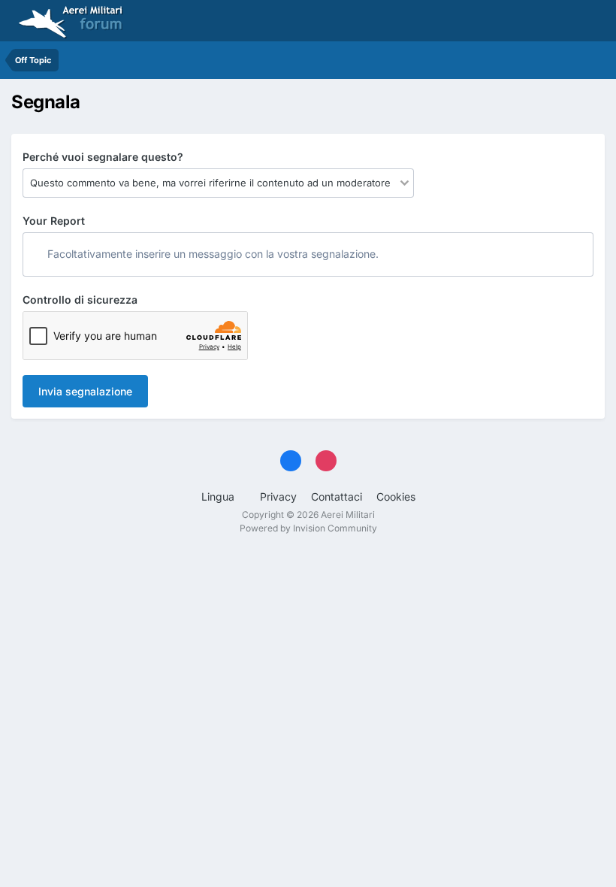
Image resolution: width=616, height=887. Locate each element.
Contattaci (336, 496)
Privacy (278, 496)
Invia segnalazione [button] (85, 391)
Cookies (395, 496)
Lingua (219, 496)
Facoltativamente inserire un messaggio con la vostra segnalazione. (211, 253)
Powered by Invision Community (308, 528)
